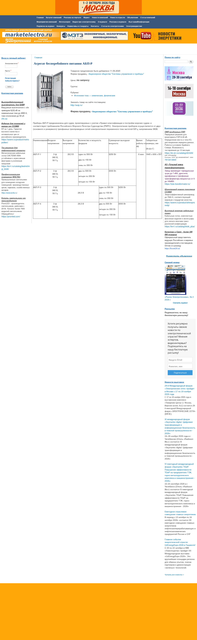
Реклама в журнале (117, 22)
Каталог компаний (53, 18)
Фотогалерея (64, 22)
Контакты (95, 26)
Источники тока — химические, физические (94, 95)
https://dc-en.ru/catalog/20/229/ (179, 152)
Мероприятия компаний (47, 22)
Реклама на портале (72, 18)
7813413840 (170, 159)
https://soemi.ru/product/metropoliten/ (15, 141)
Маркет (87, 18)
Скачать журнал (180, 303)
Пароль (8, 70)
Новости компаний (100, 18)
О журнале (102, 22)
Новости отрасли (117, 18)
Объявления (132, 18)
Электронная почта (12, 63)
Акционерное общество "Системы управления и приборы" (116, 73)
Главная (40, 18)
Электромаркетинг (134, 26)
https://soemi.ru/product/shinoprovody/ (180, 204)
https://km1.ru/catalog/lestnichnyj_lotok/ (15, 167)
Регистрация (10, 78)
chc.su (4, 118)
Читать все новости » (174, 575)
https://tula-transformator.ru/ (177, 183)
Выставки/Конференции (139, 22)
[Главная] (30, 36)
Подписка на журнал (45, 26)
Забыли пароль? (12, 81)
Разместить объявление (179, 255)
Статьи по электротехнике (112, 26)
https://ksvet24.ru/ (172, 248)
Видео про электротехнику (84, 22)
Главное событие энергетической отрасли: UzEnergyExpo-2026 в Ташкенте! (180, 542)
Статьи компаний (147, 18)
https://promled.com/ (10, 216)
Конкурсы (61, 26)
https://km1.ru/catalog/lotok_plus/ (180, 226)
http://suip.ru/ (76, 105)
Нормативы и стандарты (78, 26)
